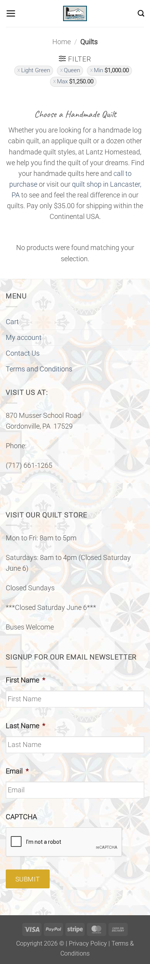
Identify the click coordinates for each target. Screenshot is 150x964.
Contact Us (23, 353)
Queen (72, 70)
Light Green (35, 70)
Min (111, 70)
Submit (27, 879)
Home (61, 42)
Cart (12, 322)
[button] (11, 13)
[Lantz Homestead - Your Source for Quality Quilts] (75, 13)
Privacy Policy (88, 943)
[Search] (141, 13)
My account (24, 337)
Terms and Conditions (39, 369)
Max (75, 81)
